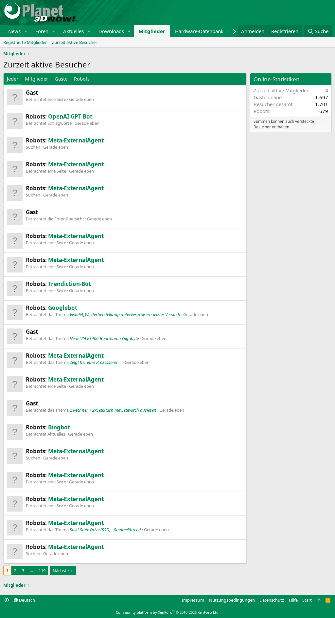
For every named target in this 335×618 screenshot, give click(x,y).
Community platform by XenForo (168, 612)
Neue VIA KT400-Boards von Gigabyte (104, 338)
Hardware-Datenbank (199, 31)
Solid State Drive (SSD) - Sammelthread (105, 530)
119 (42, 570)
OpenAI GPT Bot (70, 116)
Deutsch (26, 600)
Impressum (193, 600)
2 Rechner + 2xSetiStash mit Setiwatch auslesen (113, 410)
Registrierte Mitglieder (25, 42)
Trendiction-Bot (69, 284)
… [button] (31, 570)
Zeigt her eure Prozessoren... (96, 362)
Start (307, 600)
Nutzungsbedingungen (232, 600)
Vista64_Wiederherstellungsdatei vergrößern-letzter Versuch (125, 314)
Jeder (12, 78)
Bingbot (59, 427)
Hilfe (293, 600)
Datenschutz (271, 600)
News (14, 31)
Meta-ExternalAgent (76, 140)
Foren (41, 31)
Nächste (61, 570)
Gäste (61, 78)
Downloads (111, 31)
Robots (82, 78)
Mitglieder (152, 31)
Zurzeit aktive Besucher (74, 42)
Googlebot (62, 307)
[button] (25, 31)
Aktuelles (73, 31)
